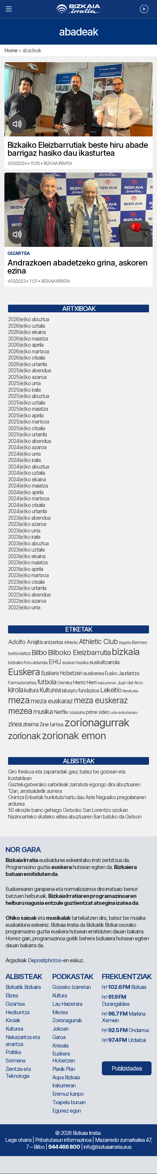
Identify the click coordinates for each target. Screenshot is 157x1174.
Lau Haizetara (67, 1003)
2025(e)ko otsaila (26, 428)
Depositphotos (44, 960)
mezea (20, 711)
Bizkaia (127, 986)
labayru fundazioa (80, 690)
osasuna (77, 712)
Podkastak (72, 976)
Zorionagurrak (67, 1020)
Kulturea (50, 690)
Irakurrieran (106, 682)
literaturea (130, 691)
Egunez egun (66, 1110)
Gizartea (14, 1003)
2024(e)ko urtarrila (27, 511)
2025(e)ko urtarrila (27, 434)
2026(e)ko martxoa (28, 351)
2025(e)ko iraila (24, 390)
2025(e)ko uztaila (26, 402)
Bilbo (39, 652)
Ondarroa (128, 1030)
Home (11, 50)
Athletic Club (98, 641)
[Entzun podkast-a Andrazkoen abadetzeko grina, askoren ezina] (17, 234)
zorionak (24, 735)
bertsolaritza (19, 653)
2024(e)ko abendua (29, 441)
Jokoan (60, 1028)
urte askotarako (124, 712)
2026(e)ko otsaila (26, 357)
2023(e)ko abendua (29, 518)
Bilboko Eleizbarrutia (79, 652)
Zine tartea (51, 724)
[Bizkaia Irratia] (78, 9)
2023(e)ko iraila (24, 537)
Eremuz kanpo (68, 1093)
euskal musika (75, 662)
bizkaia (125, 651)
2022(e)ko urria (24, 607)
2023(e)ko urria (24, 530)
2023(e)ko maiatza (27, 562)
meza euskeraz (100, 700)
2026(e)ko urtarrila (27, 364)
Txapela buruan (68, 1102)
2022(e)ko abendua (29, 594)
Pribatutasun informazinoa (63, 1139)
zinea (15, 724)
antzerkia (53, 642)
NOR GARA (23, 849)
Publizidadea (127, 1068)
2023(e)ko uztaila (26, 549)
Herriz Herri (84, 682)
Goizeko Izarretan (71, 986)
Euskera (24, 671)
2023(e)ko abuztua (28, 543)
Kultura (59, 995)
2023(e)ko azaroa (27, 524)
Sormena (15, 1060)
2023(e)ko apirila (25, 569)
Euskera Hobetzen (61, 673)
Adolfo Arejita (25, 642)
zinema (30, 724)
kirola (15, 690)
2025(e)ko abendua (29, 370)
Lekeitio (111, 690)
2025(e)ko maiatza (28, 409)
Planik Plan (63, 1068)
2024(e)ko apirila (25, 492)
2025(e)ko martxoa (28, 421)
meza (19, 700)
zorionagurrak (96, 722)
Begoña (125, 642)
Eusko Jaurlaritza (122, 673)
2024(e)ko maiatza (28, 485)
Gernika (64, 682)
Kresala (60, 1045)
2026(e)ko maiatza (28, 338)
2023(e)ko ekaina (26, 556)
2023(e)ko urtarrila (27, 588)
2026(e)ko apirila (25, 345)
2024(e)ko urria (24, 454)
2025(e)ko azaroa (27, 377)
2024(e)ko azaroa (27, 447)
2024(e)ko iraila (24, 460)
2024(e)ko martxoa (28, 498)
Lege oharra (18, 1139)
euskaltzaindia (104, 662)
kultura (31, 690)
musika (43, 711)
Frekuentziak (127, 976)
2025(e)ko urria (24, 383)
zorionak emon (74, 736)
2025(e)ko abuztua (28, 396)
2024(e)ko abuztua (28, 466)
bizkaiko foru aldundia (27, 662)
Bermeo (139, 642)
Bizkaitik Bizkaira (23, 986)
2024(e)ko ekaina (27, 479)
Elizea (11, 995)
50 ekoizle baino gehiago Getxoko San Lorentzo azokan (68, 810)
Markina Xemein (123, 1017)
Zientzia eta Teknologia (18, 1072)
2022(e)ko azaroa (27, 601)
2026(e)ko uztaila (26, 326)
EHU (55, 662)
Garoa (58, 1037)
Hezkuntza (17, 1012)
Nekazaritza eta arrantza (22, 1040)
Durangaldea (115, 1000)
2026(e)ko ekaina (27, 332)
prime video (98, 712)
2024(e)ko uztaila (26, 473)
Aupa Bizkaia (66, 1077)
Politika (13, 1052)
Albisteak (23, 976)
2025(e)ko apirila (25, 415)
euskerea (93, 673)
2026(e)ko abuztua (28, 319)
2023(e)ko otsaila (26, 582)
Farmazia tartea (22, 682)
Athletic (71, 642)
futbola (46, 682)
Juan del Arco (130, 682)
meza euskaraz (52, 701)
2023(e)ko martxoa (28, 575)
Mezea (60, 1012)
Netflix (61, 711)
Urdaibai (127, 1039)
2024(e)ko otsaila (26, 505)
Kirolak (12, 1020)
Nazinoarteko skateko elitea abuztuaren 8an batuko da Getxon (74, 816)
